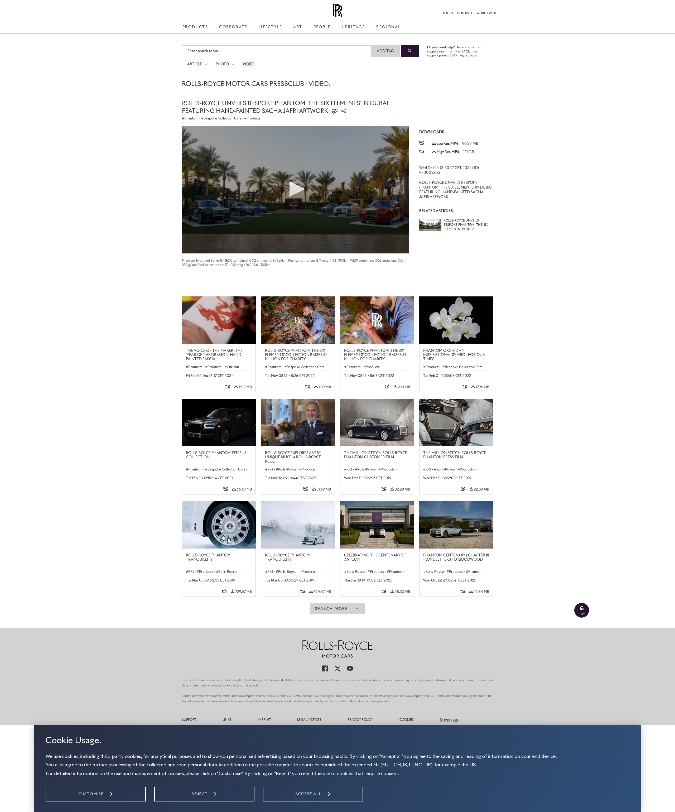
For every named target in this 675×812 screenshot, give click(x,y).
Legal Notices (309, 720)
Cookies (406, 720)
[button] (295, 189)
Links (227, 720)
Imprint (264, 720)
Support (189, 720)
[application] (295, 189)
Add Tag (385, 51)
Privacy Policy (360, 720)
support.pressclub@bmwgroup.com (452, 55)
